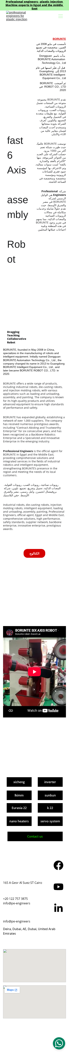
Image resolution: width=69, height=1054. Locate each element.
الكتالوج (34, 553)
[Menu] (60, 16)
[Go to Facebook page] (58, 867)
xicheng (19, 782)
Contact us (35, 836)
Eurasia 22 (19, 808)
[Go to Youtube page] (58, 888)
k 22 (50, 808)
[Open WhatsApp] (59, 1043)
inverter (50, 782)
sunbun (50, 795)
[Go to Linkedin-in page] (58, 908)
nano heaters (19, 821)
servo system (50, 821)
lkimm (19, 795)
